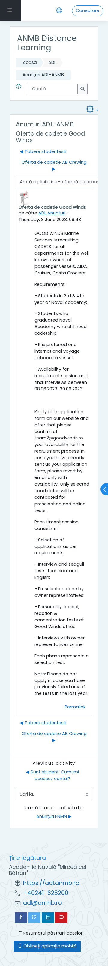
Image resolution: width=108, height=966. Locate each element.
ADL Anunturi (51, 213)
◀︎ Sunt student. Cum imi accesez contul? (53, 775)
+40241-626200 (45, 893)
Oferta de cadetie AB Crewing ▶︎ (54, 165)
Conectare (87, 10)
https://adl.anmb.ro (51, 883)
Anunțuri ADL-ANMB (43, 75)
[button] (20, 89)
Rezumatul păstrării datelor (52, 933)
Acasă (30, 62)
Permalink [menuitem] (75, 707)
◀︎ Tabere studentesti (43, 151)
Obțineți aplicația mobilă (49, 946)
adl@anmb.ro (42, 903)
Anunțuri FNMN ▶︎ (54, 816)
